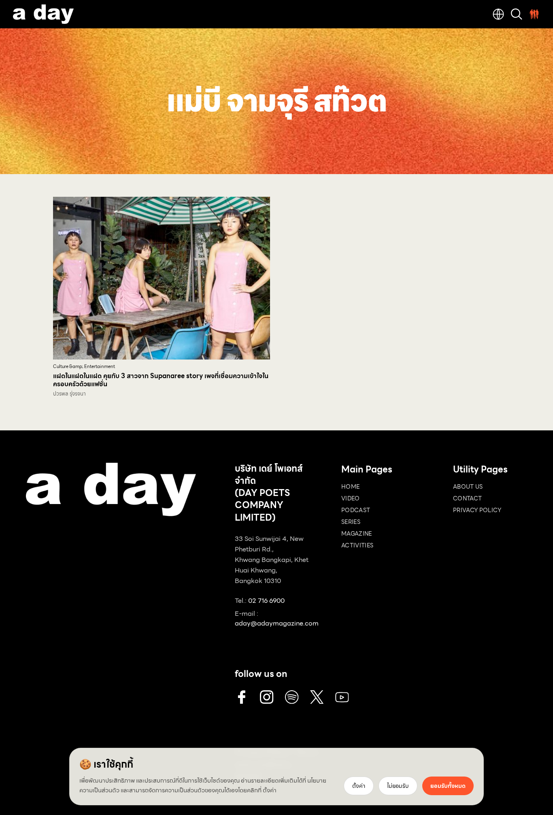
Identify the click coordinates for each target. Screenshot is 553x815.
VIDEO (350, 498)
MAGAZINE (356, 533)
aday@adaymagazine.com (277, 623)
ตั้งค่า (269, 790)
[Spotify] (292, 697)
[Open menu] (534, 14)
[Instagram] (267, 697)
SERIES (350, 521)
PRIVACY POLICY (477, 510)
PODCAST (355, 510)
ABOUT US (468, 486)
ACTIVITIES (357, 545)
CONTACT (467, 498)
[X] (317, 697)
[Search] (516, 14)
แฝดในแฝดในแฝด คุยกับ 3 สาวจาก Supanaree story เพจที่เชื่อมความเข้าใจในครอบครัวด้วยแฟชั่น (160, 380)
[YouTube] (342, 697)
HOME (350, 486)
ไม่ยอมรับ (398, 785)
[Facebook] (242, 697)
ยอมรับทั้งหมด (448, 785)
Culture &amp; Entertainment (84, 366)
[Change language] (498, 14)
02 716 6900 (266, 601)
